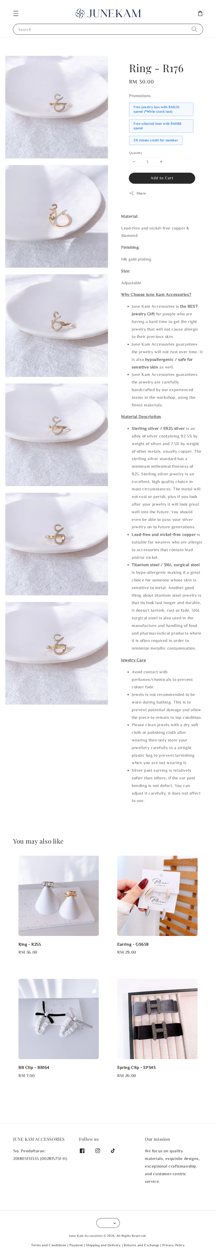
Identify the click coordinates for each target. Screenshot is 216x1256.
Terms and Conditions (48, 1245)
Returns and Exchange (141, 1245)
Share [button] (141, 193)
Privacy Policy (173, 1245)
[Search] (194, 29)
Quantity (135, 152)
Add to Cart (162, 178)
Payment (76, 1245)
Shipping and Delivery (103, 1245)
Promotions (140, 95)
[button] (16, 13)
